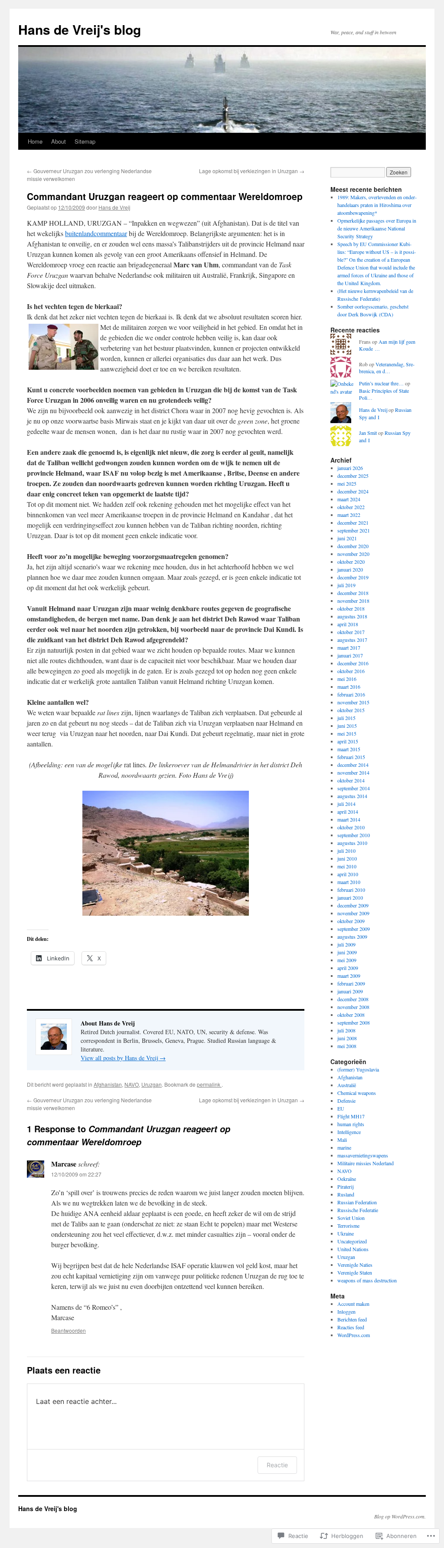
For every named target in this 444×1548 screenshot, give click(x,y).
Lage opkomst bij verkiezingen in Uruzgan (251, 170)
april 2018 (347, 624)
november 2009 (353, 913)
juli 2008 (346, 1030)
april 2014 (347, 811)
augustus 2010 (352, 842)
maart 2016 (348, 686)
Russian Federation (357, 1202)
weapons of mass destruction (367, 1280)
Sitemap (85, 141)
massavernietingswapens (362, 1155)
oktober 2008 (351, 1014)
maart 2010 (348, 881)
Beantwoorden (68, 1330)
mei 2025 (346, 483)
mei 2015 (346, 733)
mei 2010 (346, 866)
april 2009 (347, 967)
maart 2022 (348, 514)
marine (344, 1147)
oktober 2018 (351, 608)
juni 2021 (347, 538)
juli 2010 (346, 850)
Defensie (346, 1100)
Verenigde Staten (354, 1272)
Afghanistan (108, 1084)
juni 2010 (347, 858)
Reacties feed (350, 1327)
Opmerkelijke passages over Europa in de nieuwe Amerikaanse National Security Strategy (376, 228)
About (58, 141)
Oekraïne (346, 1178)
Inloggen (346, 1311)
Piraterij (345, 1186)
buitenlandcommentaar (96, 233)
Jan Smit (368, 432)
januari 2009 (350, 991)
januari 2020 (350, 569)
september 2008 (353, 1022)
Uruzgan (151, 1084)
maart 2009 (348, 975)
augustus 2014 (352, 795)
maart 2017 (348, 647)
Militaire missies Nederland (365, 1163)
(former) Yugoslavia (358, 1069)
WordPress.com (353, 1334)
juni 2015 (347, 725)
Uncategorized (352, 1241)
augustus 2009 (352, 936)
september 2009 (353, 928)
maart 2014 (348, 819)
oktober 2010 (351, 827)
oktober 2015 (351, 710)
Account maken (353, 1303)
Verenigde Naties (354, 1264)
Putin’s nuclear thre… (381, 383)
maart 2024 (348, 499)
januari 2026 (350, 467)
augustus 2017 (352, 639)
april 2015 (347, 741)
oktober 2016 (351, 670)
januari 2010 (350, 897)
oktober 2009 (351, 920)
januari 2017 (350, 655)
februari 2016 (351, 694)
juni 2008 (347, 1038)
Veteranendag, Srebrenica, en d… (387, 368)
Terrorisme (348, 1225)
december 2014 (353, 764)
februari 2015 (351, 756)
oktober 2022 (351, 506)
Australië (346, 1084)
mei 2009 (346, 959)
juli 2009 (346, 944)
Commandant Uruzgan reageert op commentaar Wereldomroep (165, 196)
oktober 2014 (351, 780)
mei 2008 (346, 1045)
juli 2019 (346, 585)
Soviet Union (351, 1217)
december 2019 (353, 577)
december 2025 (353, 475)
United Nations (353, 1249)
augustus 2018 (352, 616)
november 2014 (353, 772)
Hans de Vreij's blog (79, 29)
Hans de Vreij (114, 207)
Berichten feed (352, 1319)
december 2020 (353, 545)
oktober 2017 (351, 631)
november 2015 (353, 702)
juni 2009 (347, 952)
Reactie (277, 1465)
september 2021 (353, 530)
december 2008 (353, 999)
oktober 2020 (351, 561)
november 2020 (353, 553)
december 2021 (353, 522)
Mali (342, 1139)
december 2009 (353, 905)
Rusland (345, 1194)
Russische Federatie (357, 1209)
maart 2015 (348, 749)
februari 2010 (351, 889)
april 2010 (347, 874)
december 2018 (353, 592)
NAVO (131, 1084)
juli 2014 (346, 803)
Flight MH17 (351, 1116)
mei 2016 (346, 678)
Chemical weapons (356, 1092)
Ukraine (345, 1233)
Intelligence (349, 1131)
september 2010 (353, 835)
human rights (350, 1124)
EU (340, 1108)
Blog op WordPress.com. (400, 1516)
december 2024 (353, 491)
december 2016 (353, 663)
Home (35, 141)
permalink (209, 1084)
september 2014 (353, 788)
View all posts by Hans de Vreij (123, 1058)
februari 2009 (351, 983)
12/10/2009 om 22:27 (76, 1174)
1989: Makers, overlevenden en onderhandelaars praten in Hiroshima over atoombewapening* (377, 205)
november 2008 (353, 1006)
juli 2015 (346, 717)
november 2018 (353, 600)
